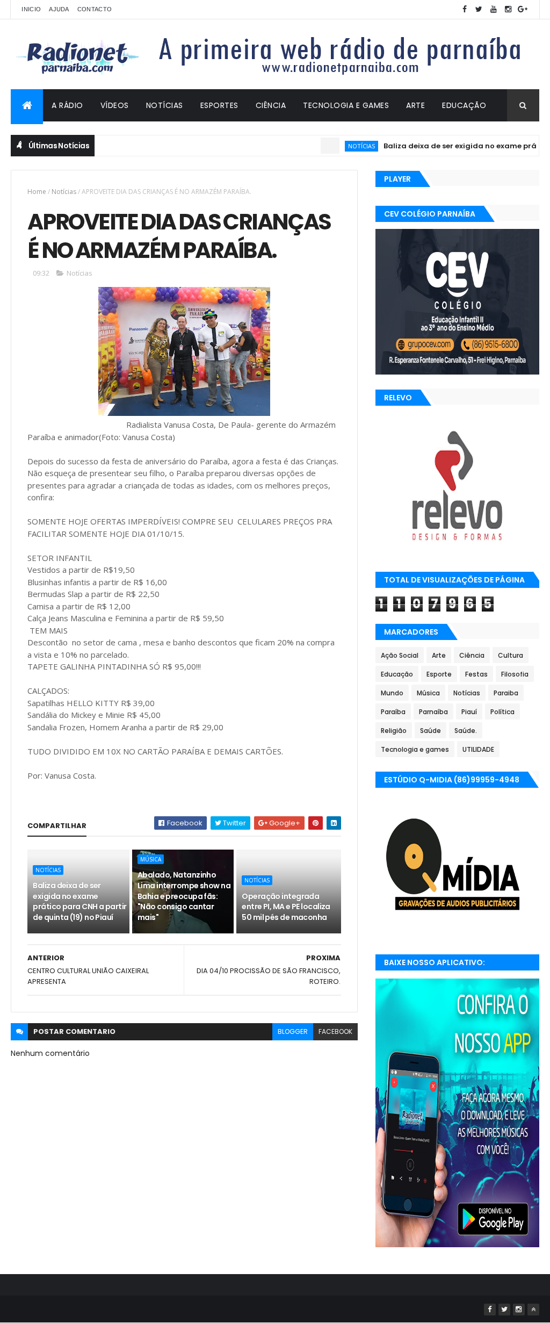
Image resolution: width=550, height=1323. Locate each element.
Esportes (219, 105)
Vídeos (114, 105)
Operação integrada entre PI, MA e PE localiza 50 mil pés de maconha (286, 907)
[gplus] (523, 9)
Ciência (271, 105)
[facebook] (465, 9)
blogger (293, 1031)
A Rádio (67, 105)
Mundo (392, 693)
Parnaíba (433, 711)
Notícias (164, 105)
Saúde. (465, 730)
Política (502, 711)
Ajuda (59, 9)
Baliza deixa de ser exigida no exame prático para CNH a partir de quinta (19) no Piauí (79, 901)
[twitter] (479, 9)
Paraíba (393, 711)
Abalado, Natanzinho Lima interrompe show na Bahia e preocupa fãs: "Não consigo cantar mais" (184, 895)
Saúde (430, 730)
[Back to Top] (533, 1309)
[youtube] (494, 9)
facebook (335, 1031)
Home (36, 191)
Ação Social (399, 655)
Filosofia (515, 674)
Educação (464, 105)
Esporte (439, 674)
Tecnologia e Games (346, 105)
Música (150, 859)
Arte (415, 105)
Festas (476, 674)
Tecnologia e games (415, 749)
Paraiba (506, 693)
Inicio (31, 9)
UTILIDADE (478, 749)
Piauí (469, 711)
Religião (394, 730)
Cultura (510, 655)
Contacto (94, 9)
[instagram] (508, 9)
